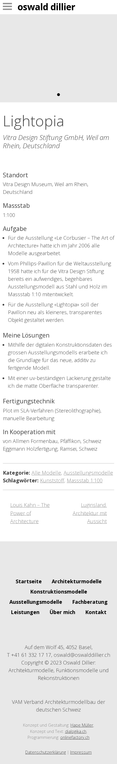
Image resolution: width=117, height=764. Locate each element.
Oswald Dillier (46, 7)
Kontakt (95, 612)
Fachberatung (90, 601)
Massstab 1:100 (85, 480)
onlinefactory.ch (74, 737)
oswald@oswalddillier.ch (82, 654)
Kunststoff (52, 480)
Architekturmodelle (77, 581)
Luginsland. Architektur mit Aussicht (90, 513)
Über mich (62, 612)
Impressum (81, 752)
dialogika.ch (75, 731)
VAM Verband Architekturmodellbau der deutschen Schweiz (58, 705)
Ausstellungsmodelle (88, 472)
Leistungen (25, 612)
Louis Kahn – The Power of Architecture (30, 513)
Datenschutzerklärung (45, 752)
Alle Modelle (46, 472)
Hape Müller (81, 725)
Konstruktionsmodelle (58, 591)
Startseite (29, 581)
